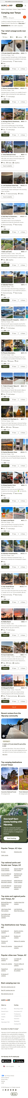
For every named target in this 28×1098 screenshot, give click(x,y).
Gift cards (3, 1008)
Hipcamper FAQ (5, 1022)
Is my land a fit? (18, 1011)
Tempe (19, 9)
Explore (3, 9)
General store (4, 1011)
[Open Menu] (25, 5)
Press (2, 1019)
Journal (3, 1014)
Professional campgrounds (17, 1015)
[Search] (24, 17)
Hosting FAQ (17, 1024)
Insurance (16, 1018)
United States (9, 9)
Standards (16, 1021)
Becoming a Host (18, 1008)
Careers (3, 1016)
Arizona (15, 9)
